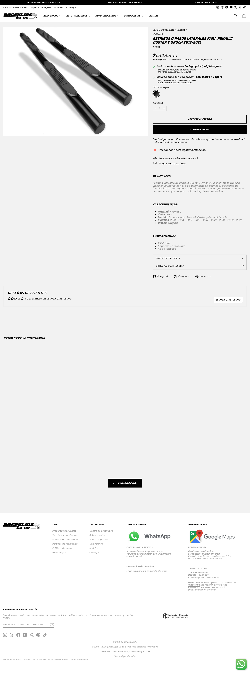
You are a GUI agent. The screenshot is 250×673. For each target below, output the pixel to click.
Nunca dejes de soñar (125, 656)
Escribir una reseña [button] (228, 299)
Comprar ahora (199, 129)
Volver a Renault (127, 483)
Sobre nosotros (97, 535)
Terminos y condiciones (65, 535)
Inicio (156, 29)
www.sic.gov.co (60, 552)
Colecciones (167, 29)
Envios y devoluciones (168, 258)
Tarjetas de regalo (40, 7)
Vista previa (32, 431)
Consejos (71, 7)
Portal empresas (98, 539)
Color (161, 87)
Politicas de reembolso (65, 543)
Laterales (158, 34)
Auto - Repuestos (105, 16)
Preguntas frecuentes (64, 530)
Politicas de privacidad (65, 539)
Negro (156, 93)
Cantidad (158, 103)
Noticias (58, 7)
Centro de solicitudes (15, 7)
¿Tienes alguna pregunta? (170, 265)
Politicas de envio (62, 548)
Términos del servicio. (81, 659)
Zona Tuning (51, 16)
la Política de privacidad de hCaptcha (55, 659)
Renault (181, 29)
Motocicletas (132, 16)
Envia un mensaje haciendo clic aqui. (147, 571)
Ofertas (153, 16)
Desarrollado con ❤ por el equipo (125, 651)
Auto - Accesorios (77, 16)
